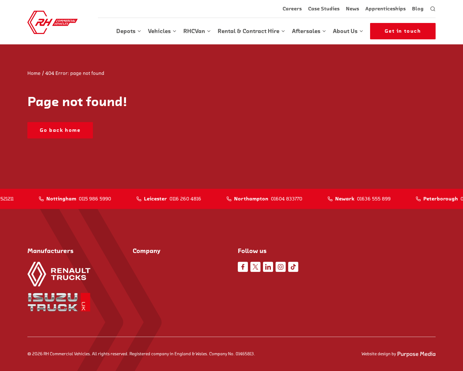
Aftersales (306, 31)
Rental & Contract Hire (248, 31)
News (352, 8)
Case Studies (324, 8)
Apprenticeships (385, 8)
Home (34, 73)
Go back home (60, 130)
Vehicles (159, 31)
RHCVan (194, 31)
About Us (345, 31)
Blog (418, 8)
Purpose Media (416, 354)
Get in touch (403, 31)
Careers (292, 8)
